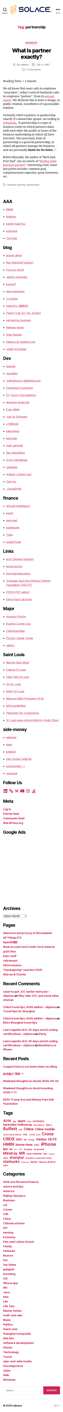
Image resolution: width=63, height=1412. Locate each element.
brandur (11, 366)
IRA (11, 1149)
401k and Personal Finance (20, 1182)
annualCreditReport (18, 506)
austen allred (14, 255)
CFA (20, 1130)
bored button (14, 566)
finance (8, 1255)
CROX (9, 1138)
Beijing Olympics (14, 1195)
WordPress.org (13, 823)
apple (22, 1121)
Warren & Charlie (14, 974)
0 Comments (34, 69)
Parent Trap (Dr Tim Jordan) (23, 313)
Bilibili (9, 209)
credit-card (34, 1135)
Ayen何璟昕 (10, 942)
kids (6, 1297)
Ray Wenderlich (15, 452)
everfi (9, 513)
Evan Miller (13, 409)
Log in (7, 809)
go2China (9, 951)
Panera (51, 1154)
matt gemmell (14, 445)
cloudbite (12, 373)
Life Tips (9, 1306)
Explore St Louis (16, 669)
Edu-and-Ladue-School (18, 1241)
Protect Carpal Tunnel (19, 638)
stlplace (24, 64)
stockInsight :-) (15, 766)
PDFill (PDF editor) (18, 592)
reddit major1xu (15, 223)
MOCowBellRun (16, 705)
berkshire (38, 1121)
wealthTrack (13, 542)
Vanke (34, 1162)
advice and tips (13, 1186)
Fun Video (9, 1264)
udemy (10, 645)
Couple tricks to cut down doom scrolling (30, 1066)
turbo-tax (25, 1162)
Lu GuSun (12, 298)
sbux (5, 1158)
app (14, 1121)
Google (31, 1140)
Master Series (12, 1310)
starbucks (11, 1161)
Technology (11, 1352)
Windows (9, 1379)
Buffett (10, 1128)
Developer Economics (19, 387)
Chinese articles (14, 1223)
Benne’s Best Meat (17, 662)
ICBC (36, 1145)
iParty (42, 1034)
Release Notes (15, 327)
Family (7, 1246)
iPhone (48, 1144)
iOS (5, 1278)
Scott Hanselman (16, 460)
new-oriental (33, 1153)
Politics (8, 1324)
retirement (10, 960)
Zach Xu (11, 481)
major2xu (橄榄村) (17, 305)
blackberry (38, 1125)
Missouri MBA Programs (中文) (25, 698)
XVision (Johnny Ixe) (18, 474)
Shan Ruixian (14, 334)
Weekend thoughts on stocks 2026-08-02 (31, 1081)
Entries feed (11, 813)
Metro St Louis (15, 691)
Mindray (10, 1153)
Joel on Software (16, 416)
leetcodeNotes (15, 291)
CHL (25, 1134)
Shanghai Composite (17, 1333)
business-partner (16, 184)
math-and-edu (12, 1315)
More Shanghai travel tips (20, 1022)
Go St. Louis (13, 684)
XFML (5, 1166)
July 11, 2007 (43, 64)
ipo (5, 1149)
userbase (11, 467)
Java (6, 1292)
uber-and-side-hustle (17, 1361)
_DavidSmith (14, 488)
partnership (33, 184)
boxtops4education (18, 573)
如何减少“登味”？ (13, 1073)
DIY (5, 1228)
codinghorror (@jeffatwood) (23, 380)
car (5, 1205)
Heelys (41, 1139)
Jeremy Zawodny (17, 277)
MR (22, 1153)
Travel (7, 1356)
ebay (9, 744)
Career (7, 1209)
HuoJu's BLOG (15, 269)
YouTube (11, 238)
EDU (19, 1139)
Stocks (7, 1347)
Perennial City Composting (22, 713)
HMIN (8, 1144)
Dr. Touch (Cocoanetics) (21, 395)
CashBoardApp (15, 631)
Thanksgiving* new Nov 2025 (22, 969)
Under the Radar (16, 349)
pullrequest (13, 527)
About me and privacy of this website (27, 933)
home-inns (24, 1145)
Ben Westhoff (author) (19, 262)
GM (25, 1140)
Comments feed (13, 818)
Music (7, 1320)
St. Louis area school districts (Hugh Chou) (32, 720)
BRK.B (49, 1125)
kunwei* (11, 284)
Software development (18, 1343)
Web (6, 1375)
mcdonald (39, 1149)
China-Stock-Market (12, 1135)
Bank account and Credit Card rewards (29, 946)
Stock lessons (12, 965)
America (8, 1191)
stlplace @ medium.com (20, 341)
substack (11, 231)
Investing (9, 1274)
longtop (28, 1149)
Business (31, 42)
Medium (11, 216)
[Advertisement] (31, 869)
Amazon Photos (16, 616)
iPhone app (10, 1283)
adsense (11, 737)
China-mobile (45, 1129)
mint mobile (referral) (18, 759)
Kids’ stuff (9, 956)
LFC (15, 1150)
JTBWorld (12, 424)
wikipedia (9, 123)
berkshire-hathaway (17, 1124)
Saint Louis (10, 1329)
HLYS (52, 1139)
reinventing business (18, 320)
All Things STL (12, 937)
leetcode (11, 438)
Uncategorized (13, 1366)
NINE (45, 1154)
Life (5, 1301)
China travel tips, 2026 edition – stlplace (29, 1007)
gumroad (11, 520)
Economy (9, 1237)
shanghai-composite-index (38, 1158)
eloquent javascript (18, 402)
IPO (5, 1287)
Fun (5, 1260)
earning (8, 1232)
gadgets (8, 1269)
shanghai (17, 1157)
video (7, 1370)
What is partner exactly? (31, 53)
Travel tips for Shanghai (19, 1011)
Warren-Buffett (47, 1162)
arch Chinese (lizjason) (20, 559)
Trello (9, 534)
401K (7, 1121)
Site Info (8, 1338)
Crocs (48, 1133)
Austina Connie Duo (18, 623)
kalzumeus (12, 431)
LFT (20, 1149)
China (29, 1129)
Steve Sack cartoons (19, 599)
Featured (9, 1251)
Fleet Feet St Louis (17, 677)
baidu (29, 1121)
